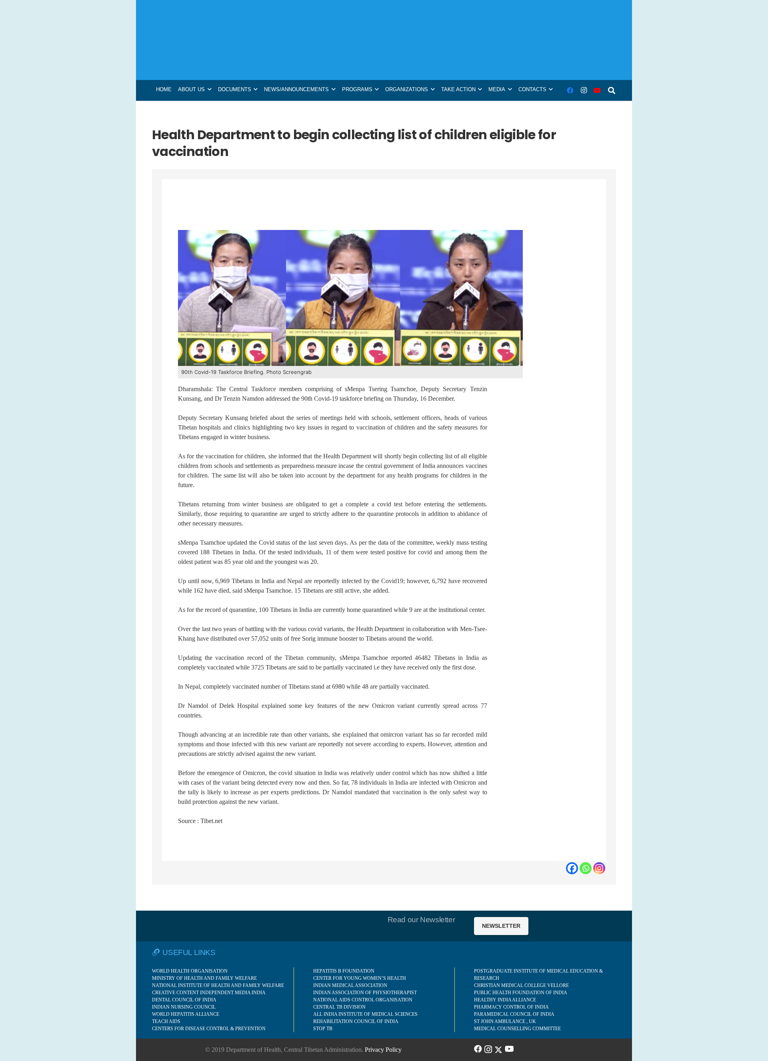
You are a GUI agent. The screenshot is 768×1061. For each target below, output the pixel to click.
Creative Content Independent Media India (209, 992)
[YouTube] (597, 90)
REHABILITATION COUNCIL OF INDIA (355, 1021)
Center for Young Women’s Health (359, 978)
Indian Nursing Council (184, 1007)
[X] (498, 1049)
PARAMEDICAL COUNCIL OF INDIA (514, 1014)
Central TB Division (339, 1007)
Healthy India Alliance (505, 1000)
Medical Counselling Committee (517, 1028)
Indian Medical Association (350, 985)
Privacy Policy (383, 1049)
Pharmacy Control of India (511, 1007)
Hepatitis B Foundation (343, 971)
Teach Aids (166, 1021)
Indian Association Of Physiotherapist (365, 992)
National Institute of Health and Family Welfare (218, 985)
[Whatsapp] (586, 868)
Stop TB (322, 1028)
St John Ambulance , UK (505, 1021)
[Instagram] (583, 90)
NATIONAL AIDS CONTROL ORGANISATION (362, 1000)
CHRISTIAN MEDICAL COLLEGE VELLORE (521, 985)
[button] (612, 90)
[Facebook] (570, 90)
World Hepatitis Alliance (185, 1014)
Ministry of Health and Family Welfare (204, 978)
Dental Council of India (184, 1000)
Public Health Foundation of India (520, 992)
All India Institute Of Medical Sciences (365, 1014)
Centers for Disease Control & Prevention (209, 1028)
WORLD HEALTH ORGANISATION (190, 971)
